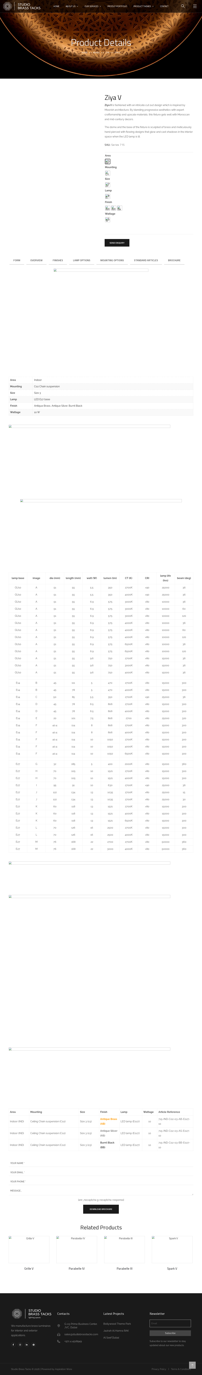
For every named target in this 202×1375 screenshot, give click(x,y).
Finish (108, 202)
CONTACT (164, 6)
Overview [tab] (36, 260)
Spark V (172, 1268)
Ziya (107, 52)
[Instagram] (20, 1344)
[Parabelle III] (124, 1249)
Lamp (108, 190)
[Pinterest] (33, 1344)
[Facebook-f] (13, 1344)
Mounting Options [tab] (112, 260)
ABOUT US (71, 6)
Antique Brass (42, 405)
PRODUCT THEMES (142, 6)
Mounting (111, 167)
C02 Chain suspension (47, 386)
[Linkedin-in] (27, 1344)
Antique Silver (59, 405)
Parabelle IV (77, 1268)
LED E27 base (42, 399)
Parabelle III (124, 1268)
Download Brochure (101, 1209)
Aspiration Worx (63, 1369)
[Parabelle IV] (76, 1249)
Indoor (38, 380)
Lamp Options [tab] (81, 260)
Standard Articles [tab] (146, 260)
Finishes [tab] (58, 260)
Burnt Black (75, 405)
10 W (37, 412)
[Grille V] (29, 1249)
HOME (56, 6)
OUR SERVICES (91, 6)
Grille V (29, 1268)
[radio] (107, 161)
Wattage (110, 213)
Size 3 (37, 392)
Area (108, 155)
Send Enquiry (117, 242)
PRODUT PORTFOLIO (117, 6)
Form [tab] (16, 260)
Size (107, 179)
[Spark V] (172, 1249)
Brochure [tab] (174, 260)
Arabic (96, 52)
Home (85, 52)
